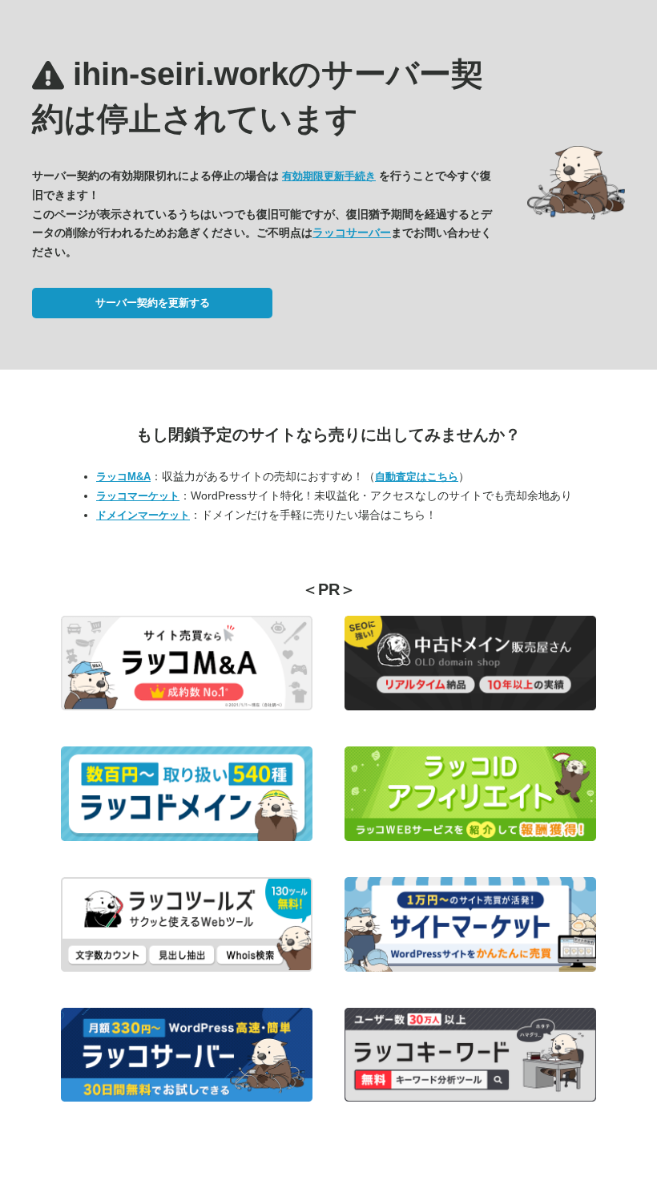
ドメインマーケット (143, 515)
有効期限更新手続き (329, 176)
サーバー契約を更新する (152, 303)
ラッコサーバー (351, 232)
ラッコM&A (123, 477)
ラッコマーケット (137, 496)
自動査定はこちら (416, 477)
